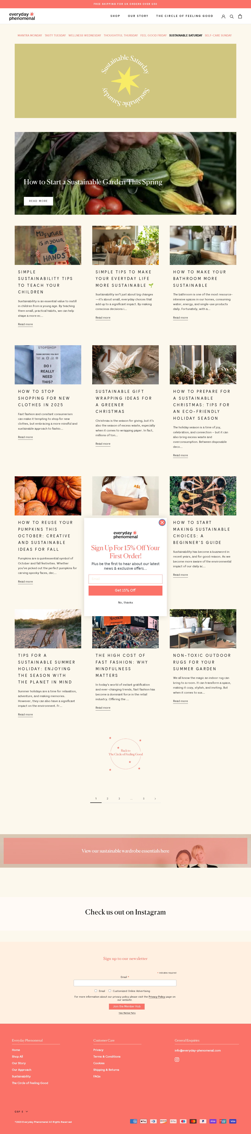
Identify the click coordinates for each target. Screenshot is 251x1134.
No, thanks (125, 602)
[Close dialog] (162, 522)
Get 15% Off (125, 590)
